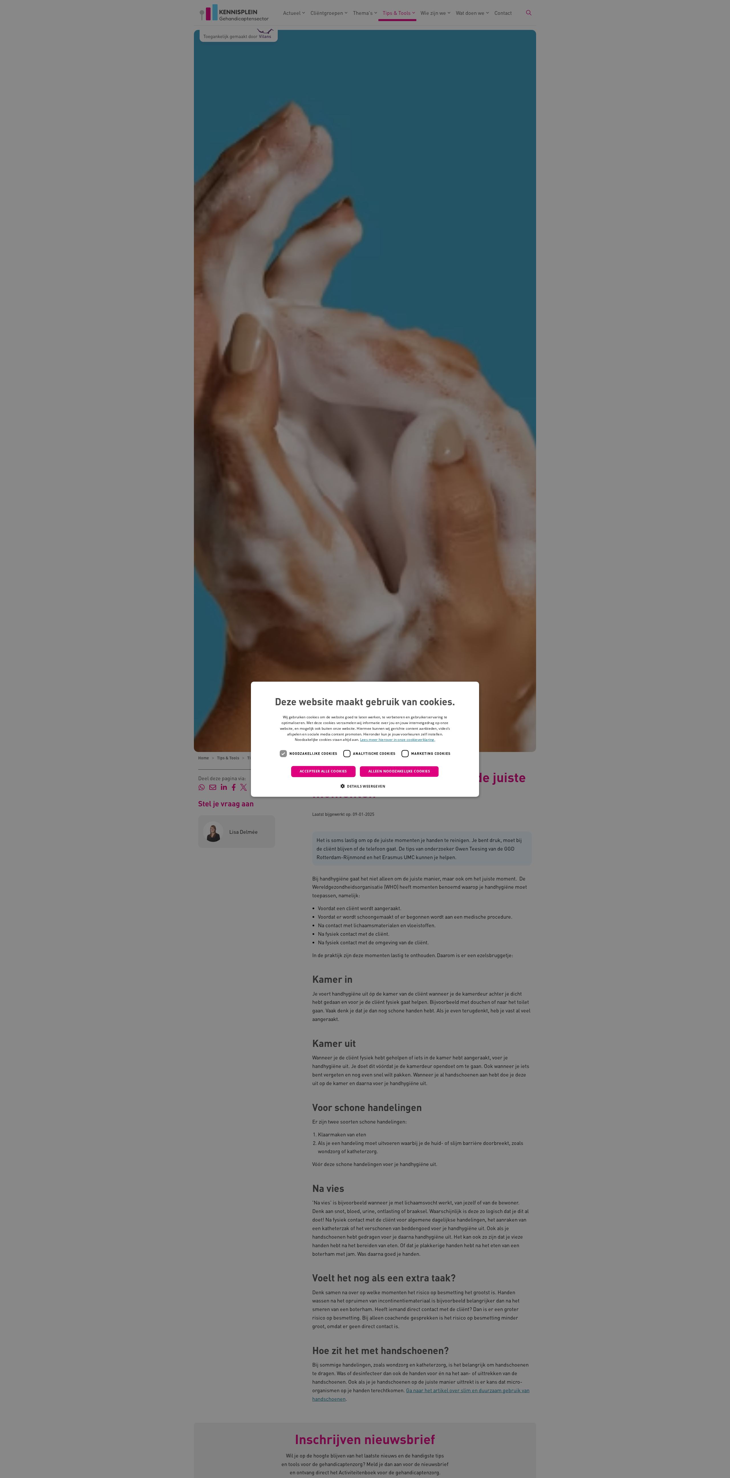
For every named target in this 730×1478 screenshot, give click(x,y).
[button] (365, 785)
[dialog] (365, 739)
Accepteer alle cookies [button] (323, 771)
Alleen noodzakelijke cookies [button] (399, 771)
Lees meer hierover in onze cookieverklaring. (397, 739)
